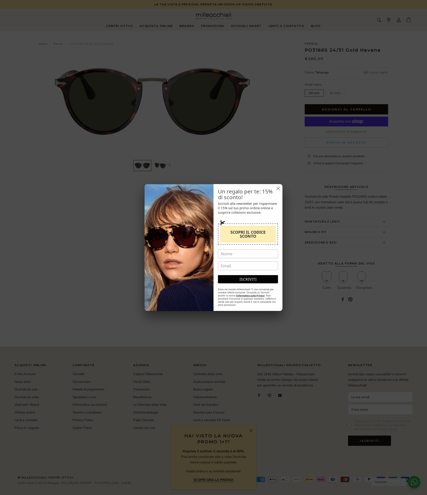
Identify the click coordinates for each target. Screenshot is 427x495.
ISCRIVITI (248, 279)
